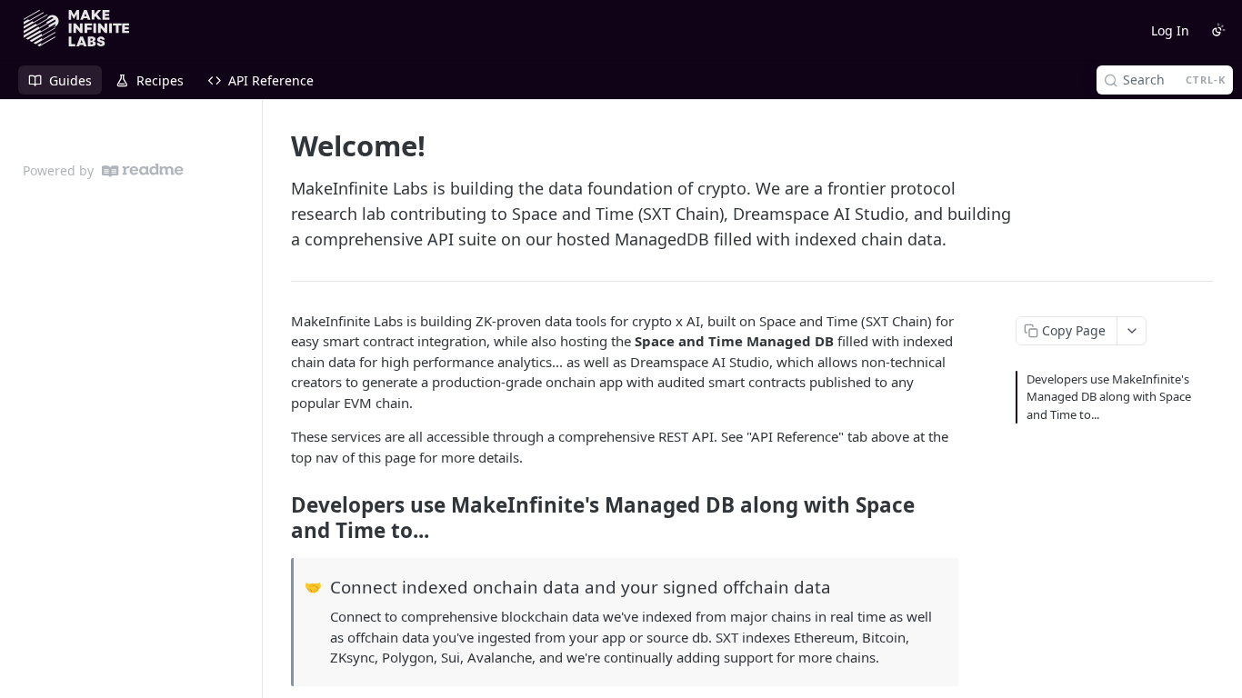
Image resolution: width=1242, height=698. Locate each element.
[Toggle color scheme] (1218, 30)
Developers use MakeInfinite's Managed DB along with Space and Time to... (1109, 397)
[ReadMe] (143, 170)
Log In (1170, 30)
